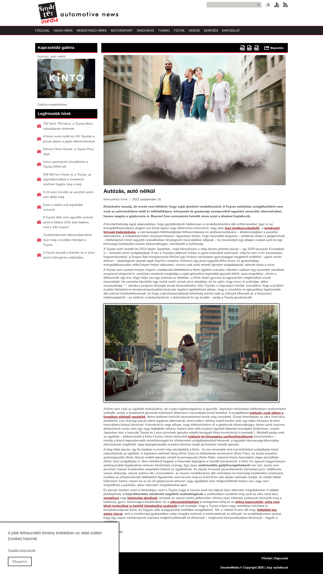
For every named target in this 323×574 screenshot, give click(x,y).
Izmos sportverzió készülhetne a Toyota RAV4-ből (65, 164)
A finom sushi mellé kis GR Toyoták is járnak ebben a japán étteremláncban (69, 139)
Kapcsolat (231, 30)
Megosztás (273, 48)
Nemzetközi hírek (115, 199)
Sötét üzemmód (267, 4)
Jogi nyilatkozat (277, 567)
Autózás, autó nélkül (51, 56)
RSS (285, 4)
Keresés (211, 30)
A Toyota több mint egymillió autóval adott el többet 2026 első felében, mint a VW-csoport (68, 222)
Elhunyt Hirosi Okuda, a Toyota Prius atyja (68, 151)
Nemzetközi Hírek (92, 30)
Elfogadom (19, 561)
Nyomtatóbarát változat (249, 47)
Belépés (276, 4)
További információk (22, 550)
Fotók (179, 30)
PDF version (242, 47)
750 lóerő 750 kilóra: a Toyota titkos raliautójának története (68, 126)
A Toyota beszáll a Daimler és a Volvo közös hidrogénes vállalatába (69, 255)
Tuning (164, 30)
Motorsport (122, 30)
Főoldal (42, 30)
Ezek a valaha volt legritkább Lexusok (63, 207)
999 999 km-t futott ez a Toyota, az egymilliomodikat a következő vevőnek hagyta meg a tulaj (67, 179)
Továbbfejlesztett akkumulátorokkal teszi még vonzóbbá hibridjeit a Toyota (67, 239)
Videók (194, 30)
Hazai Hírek (63, 30)
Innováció (145, 30)
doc (256, 47)
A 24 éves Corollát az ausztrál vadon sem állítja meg (68, 194)
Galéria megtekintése (52, 104)
